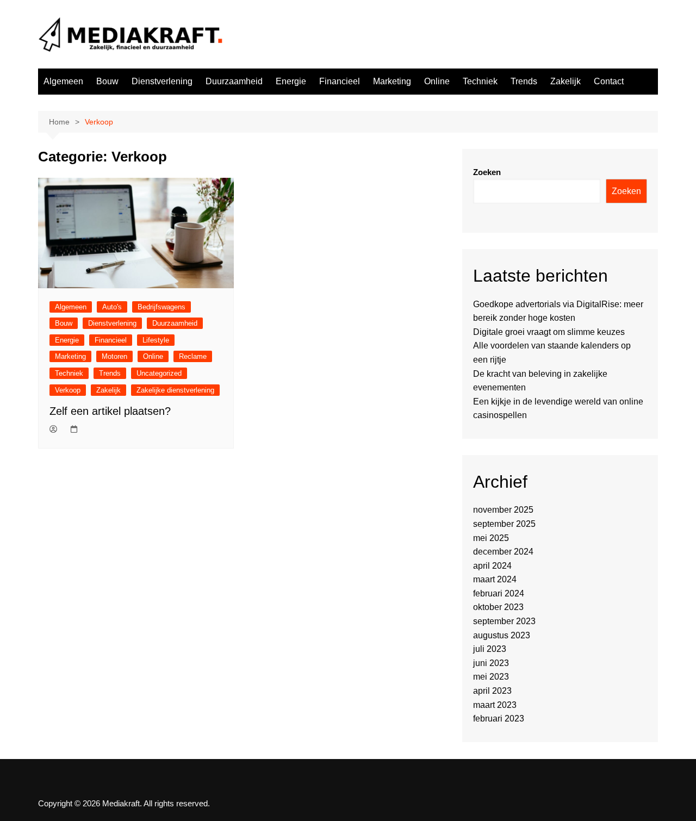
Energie (291, 81)
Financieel (339, 81)
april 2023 (492, 690)
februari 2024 (498, 593)
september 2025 (504, 523)
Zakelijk (565, 81)
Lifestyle (155, 340)
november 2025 (503, 509)
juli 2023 (489, 649)
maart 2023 (495, 705)
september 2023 (504, 621)
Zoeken (487, 172)
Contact (609, 81)
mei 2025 (491, 538)
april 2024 (492, 565)
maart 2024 (495, 579)
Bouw (107, 81)
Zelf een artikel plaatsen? (110, 411)
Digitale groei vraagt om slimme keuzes (549, 332)
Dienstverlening (162, 81)
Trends (524, 81)
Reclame (193, 356)
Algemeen (63, 81)
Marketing (392, 81)
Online (437, 81)
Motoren (114, 356)
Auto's (112, 307)
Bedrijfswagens (161, 307)
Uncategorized (159, 373)
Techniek (480, 81)
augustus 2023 (501, 635)
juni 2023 (491, 663)
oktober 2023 (498, 607)
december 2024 (503, 551)
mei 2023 (491, 676)
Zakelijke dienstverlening (175, 390)
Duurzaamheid (234, 81)
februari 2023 (498, 718)
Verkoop (67, 390)
